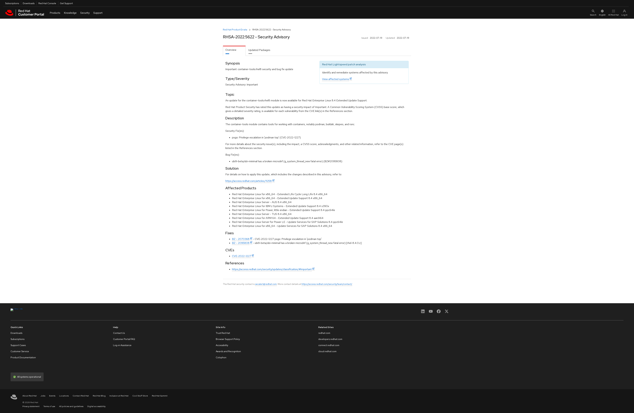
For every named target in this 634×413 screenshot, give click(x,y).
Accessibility (222, 345)
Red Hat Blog (99, 395)
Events (52, 395)
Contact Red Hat (81, 395)
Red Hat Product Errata (235, 29)
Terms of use (49, 406)
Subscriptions (12, 3)
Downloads (29, 3)
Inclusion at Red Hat (118, 395)
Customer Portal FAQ (124, 339)
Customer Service (20, 351)
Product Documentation (23, 357)
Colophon (221, 357)
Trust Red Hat (223, 332)
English (602, 15)
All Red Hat (613, 15)
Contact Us (119, 332)
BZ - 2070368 (240, 239)
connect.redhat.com (328, 345)
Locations (64, 395)
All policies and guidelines (71, 406)
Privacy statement (30, 406)
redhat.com (324, 332)
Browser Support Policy (228, 339)
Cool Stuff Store (140, 395)
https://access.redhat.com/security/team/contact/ (327, 284)
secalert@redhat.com (266, 284)
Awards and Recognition (228, 351)
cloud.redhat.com (327, 351)
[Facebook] (439, 312)
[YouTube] (431, 312)
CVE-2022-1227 (241, 256)
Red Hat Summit (159, 395)
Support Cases (18, 345)
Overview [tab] (230, 50)
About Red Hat (29, 395)
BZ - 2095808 (240, 243)
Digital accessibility (96, 406)
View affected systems (335, 79)
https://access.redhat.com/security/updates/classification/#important (272, 269)
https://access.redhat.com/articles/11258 (248, 181)
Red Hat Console (47, 3)
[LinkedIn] (423, 312)
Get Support (66, 3)
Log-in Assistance (122, 345)
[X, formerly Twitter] (447, 312)
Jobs (43, 395)
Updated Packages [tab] (259, 50)
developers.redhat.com (330, 339)
